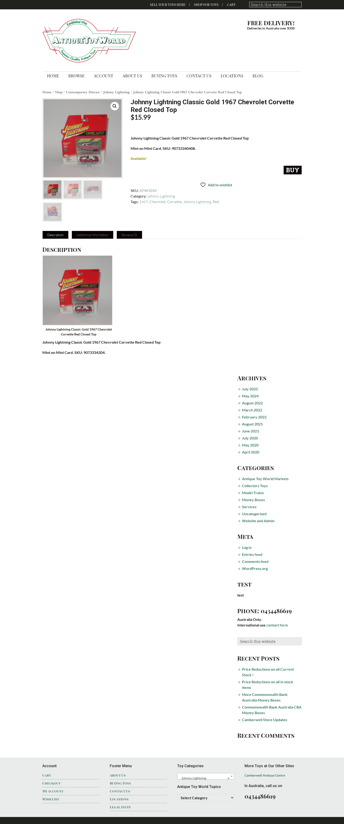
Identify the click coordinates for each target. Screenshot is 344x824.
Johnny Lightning (116, 92)
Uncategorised (254, 513)
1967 (143, 201)
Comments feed (255, 561)
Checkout (51, 783)
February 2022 (254, 417)
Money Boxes (253, 499)
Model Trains (253, 492)
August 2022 (252, 403)
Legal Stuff (120, 807)
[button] (114, 106)
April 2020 (250, 452)
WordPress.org (255, 568)
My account (52, 791)
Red (216, 201)
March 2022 (252, 410)
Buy (292, 170)
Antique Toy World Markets (265, 478)
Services (249, 506)
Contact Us (120, 791)
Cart (231, 4)
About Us (118, 775)
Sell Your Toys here (168, 4)
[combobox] (205, 776)
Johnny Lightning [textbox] (204, 778)
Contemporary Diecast (83, 92)
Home (46, 92)
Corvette (174, 201)
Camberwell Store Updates (264, 719)
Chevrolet (157, 201)
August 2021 (252, 424)
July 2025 (250, 389)
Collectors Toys (255, 485)
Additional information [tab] (93, 235)
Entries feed (252, 554)
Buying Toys (120, 783)
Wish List (50, 799)
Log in (247, 547)
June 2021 (250, 431)
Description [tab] (55, 235)
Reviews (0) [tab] (129, 235)
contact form (277, 625)
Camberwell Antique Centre (265, 775)
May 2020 (250, 445)
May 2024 (250, 396)
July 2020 (250, 438)
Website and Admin (258, 520)
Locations (119, 799)
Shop (58, 92)
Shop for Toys (206, 4)
